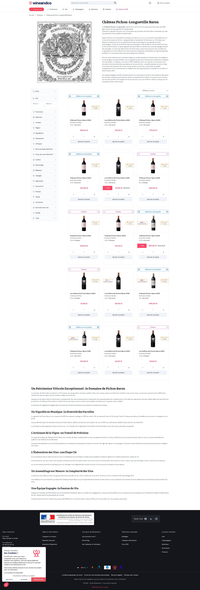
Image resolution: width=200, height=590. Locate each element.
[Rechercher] (115, 3)
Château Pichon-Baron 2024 (115, 236)
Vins (163, 536)
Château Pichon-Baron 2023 (80, 178)
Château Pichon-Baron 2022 (80, 120)
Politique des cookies (131, 575)
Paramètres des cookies (100, 587)
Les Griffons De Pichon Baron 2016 (117, 293)
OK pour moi (38, 579)
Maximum (49, 103)
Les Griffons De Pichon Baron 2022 (117, 120)
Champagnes (166, 540)
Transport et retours (49, 536)
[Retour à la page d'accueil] (40, 2)
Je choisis (24, 579)
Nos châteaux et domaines (91, 544)
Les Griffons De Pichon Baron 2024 (82, 293)
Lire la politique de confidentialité (13, 573)
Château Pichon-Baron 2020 (149, 120)
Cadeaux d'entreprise (129, 540)
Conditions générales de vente (72, 575)
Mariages (125, 536)
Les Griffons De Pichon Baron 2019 (117, 178)
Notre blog (85, 540)
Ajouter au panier (84, 141)
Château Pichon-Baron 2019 (80, 351)
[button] (6, 584)
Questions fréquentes (49, 544)
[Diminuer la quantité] (73, 136)
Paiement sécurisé (48, 540)
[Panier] (150, 3)
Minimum (35, 103)
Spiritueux (165, 544)
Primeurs (165, 552)
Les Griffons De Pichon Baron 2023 (117, 351)
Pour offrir (125, 544)
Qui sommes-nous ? (89, 536)
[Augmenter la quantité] (94, 136)
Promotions (166, 548)
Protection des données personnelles (96, 575)
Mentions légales (116, 575)
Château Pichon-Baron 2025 (149, 178)
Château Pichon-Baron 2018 (149, 236)
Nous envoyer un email (10, 538)
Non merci (9, 579)
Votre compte (165, 3)
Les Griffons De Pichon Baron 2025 (151, 351)
